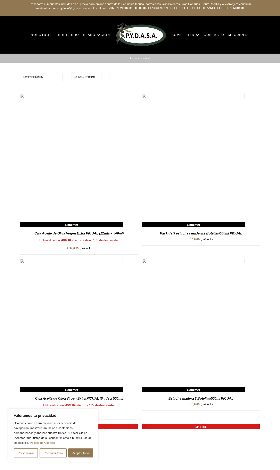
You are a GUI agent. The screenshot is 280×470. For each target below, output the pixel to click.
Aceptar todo (80, 453)
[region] (53, 435)
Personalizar (26, 453)
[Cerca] (94, 412)
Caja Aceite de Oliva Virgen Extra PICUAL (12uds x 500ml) (79, 250)
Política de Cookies (42, 442)
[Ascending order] (66, 94)
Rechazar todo (53, 453)
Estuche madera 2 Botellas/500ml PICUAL (200, 415)
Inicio (133, 75)
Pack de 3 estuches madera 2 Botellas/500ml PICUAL (201, 250)
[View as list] (123, 94)
